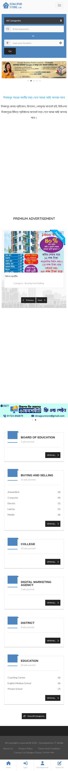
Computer (34, 497)
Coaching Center (34, 677)
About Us (8, 748)
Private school (34, 688)
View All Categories (36, 716)
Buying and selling (34, 283)
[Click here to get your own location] (60, 43)
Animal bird (34, 492)
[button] (5, 70)
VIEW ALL (51, 455)
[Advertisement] (34, 167)
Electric (34, 503)
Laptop (34, 509)
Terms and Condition (49, 748)
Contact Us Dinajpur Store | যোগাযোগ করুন (34, 752)
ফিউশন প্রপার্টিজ (11, 276)
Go (10, 51)
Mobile (34, 514)
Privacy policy (25, 748)
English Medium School (34, 683)
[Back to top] (57, 750)
